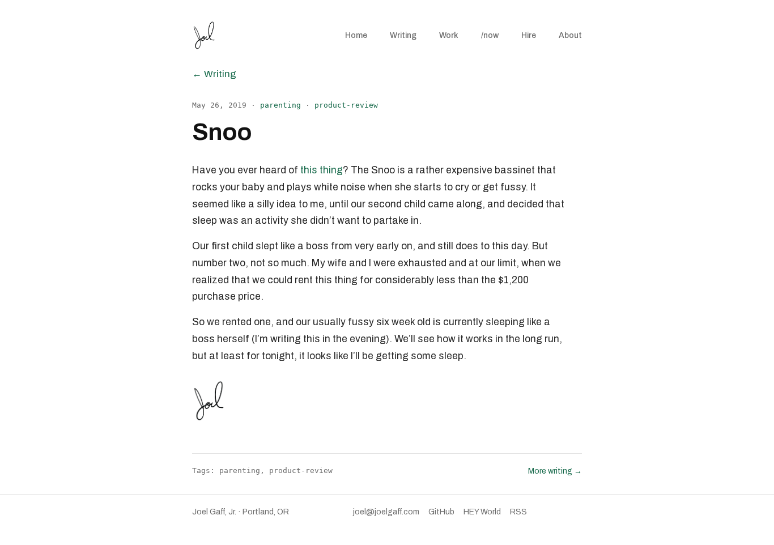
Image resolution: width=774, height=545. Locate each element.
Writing (403, 35)
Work (448, 35)
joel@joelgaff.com (386, 512)
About (570, 35)
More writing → (555, 471)
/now (490, 35)
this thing (321, 170)
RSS (518, 512)
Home (356, 35)
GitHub (441, 512)
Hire (528, 35)
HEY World (482, 512)
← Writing (214, 74)
